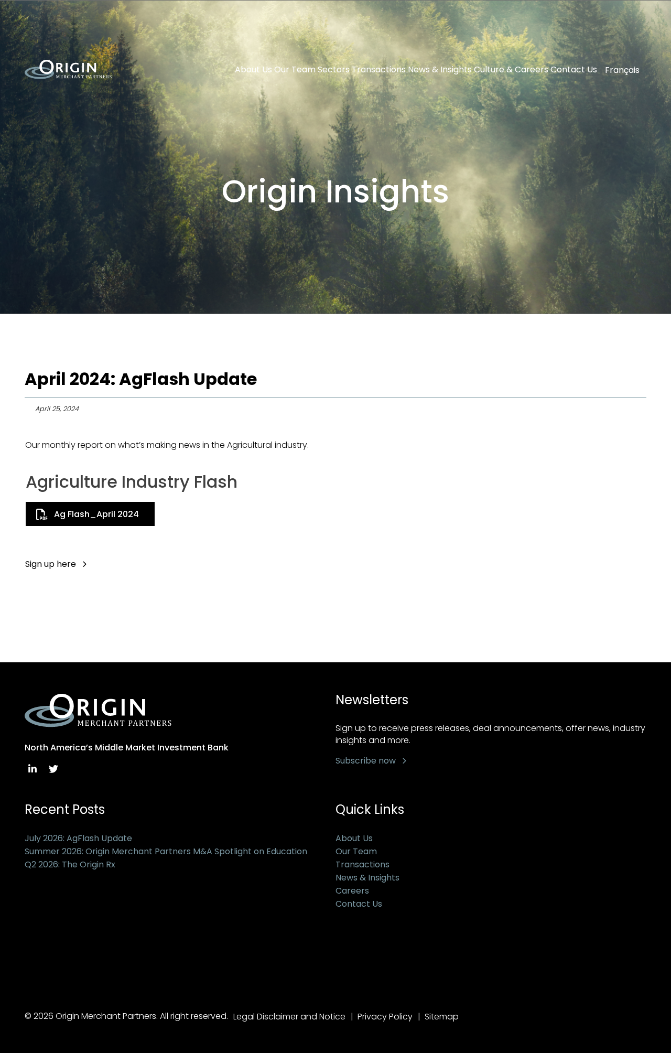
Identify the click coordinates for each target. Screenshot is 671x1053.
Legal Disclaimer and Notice (289, 1017)
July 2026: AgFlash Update (78, 838)
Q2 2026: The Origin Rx (70, 864)
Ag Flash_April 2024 (96, 514)
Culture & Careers (511, 70)
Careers (352, 891)
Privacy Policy (385, 1017)
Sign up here (50, 564)
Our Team (295, 70)
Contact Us (573, 70)
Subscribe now (366, 761)
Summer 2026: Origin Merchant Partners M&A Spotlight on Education (166, 851)
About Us (253, 70)
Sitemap (442, 1017)
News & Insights (440, 70)
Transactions (379, 70)
